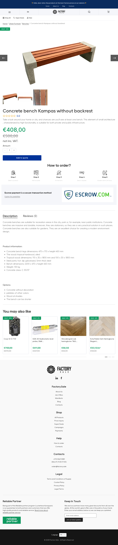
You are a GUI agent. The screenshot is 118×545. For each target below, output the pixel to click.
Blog (63, 6)
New (30, 18)
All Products (59, 417)
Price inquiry (59, 421)
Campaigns (59, 427)
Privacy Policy (59, 486)
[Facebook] (61, 378)
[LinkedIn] (56, 378)
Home (47, 6)
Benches (25, 24)
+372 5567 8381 (59, 459)
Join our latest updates (73, 520)
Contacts (71, 6)
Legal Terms (59, 489)
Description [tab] (10, 216)
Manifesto (59, 398)
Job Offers (59, 395)
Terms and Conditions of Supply (59, 479)
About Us (56, 6)
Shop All (8, 18)
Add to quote (22, 158)
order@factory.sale (59, 466)
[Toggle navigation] (9, 12)
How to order (59, 443)
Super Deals (20, 18)
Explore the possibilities (12, 196)
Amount (6, 146)
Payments (59, 431)
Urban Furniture (15, 24)
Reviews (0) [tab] (30, 216)
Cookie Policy (59, 482)
